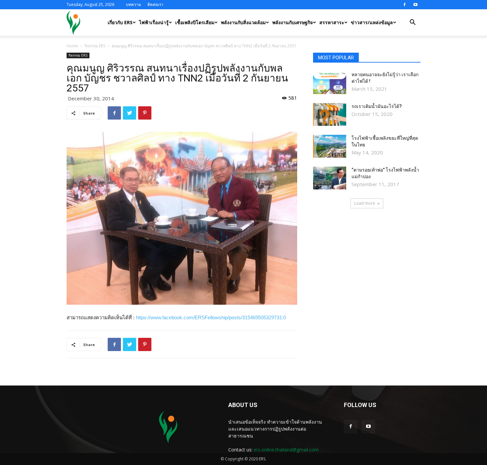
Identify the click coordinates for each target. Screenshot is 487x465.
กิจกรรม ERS (94, 46)
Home (72, 46)
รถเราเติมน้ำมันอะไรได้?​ (377, 106)
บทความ (133, 4)
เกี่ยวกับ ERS (120, 22)
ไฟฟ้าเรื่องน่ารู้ (154, 22)
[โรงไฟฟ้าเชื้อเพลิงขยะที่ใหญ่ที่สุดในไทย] (329, 146)
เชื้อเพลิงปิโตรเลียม (194, 22)
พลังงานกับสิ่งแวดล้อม (243, 22)
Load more (364, 203)
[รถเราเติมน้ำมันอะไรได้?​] (329, 114)
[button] (412, 23)
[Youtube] (415, 4)
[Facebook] (404, 4)
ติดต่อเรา (155, 4)
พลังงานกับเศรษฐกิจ (292, 22)
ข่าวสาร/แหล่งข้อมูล (372, 22)
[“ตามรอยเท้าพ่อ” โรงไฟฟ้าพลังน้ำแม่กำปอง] (329, 178)
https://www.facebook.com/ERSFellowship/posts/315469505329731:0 (211, 317)
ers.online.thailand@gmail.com (286, 449)
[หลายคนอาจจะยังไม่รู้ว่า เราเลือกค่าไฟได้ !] (329, 82)
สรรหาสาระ (331, 22)
